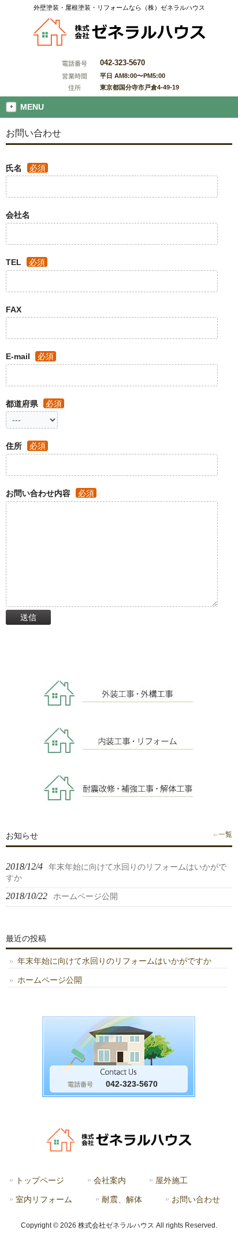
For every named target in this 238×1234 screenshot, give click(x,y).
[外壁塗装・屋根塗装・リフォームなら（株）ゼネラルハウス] (119, 43)
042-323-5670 (122, 62)
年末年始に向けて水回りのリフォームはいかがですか (114, 960)
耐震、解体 (122, 1199)
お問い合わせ (196, 1199)
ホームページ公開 (49, 980)
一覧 (225, 834)
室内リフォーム (44, 1199)
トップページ (40, 1180)
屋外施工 (171, 1180)
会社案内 (110, 1180)
